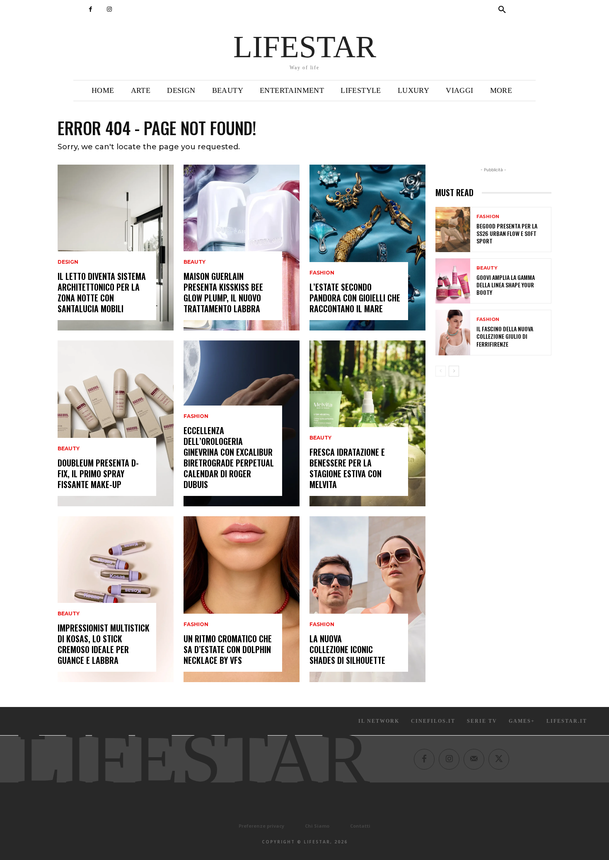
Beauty (69, 448)
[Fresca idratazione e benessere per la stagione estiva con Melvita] (367, 423)
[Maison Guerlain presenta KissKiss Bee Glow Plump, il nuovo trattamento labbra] (242, 247)
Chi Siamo (317, 826)
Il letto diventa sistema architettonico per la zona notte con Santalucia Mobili (102, 292)
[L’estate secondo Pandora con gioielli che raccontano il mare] (367, 247)
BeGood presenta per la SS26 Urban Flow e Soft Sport (506, 233)
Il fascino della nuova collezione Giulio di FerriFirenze (504, 336)
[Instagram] (109, 9)
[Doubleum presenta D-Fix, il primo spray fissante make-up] (116, 423)
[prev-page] (440, 371)
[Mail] (474, 759)
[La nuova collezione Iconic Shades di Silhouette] (367, 599)
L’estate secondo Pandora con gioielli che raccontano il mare (354, 298)
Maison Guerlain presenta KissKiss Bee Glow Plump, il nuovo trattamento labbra (223, 292)
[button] (502, 10)
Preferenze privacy (261, 826)
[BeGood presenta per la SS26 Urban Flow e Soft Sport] (452, 229)
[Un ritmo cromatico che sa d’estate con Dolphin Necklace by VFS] (242, 599)
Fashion (196, 416)
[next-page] (454, 371)
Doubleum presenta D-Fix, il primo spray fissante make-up (98, 474)
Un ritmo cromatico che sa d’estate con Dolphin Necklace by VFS (228, 649)
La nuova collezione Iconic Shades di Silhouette (347, 649)
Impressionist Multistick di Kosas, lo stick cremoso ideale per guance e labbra (104, 644)
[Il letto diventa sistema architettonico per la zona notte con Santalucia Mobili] (116, 247)
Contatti (360, 826)
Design (68, 262)
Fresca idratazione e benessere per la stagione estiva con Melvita (347, 468)
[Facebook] (90, 9)
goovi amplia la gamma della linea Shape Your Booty (505, 284)
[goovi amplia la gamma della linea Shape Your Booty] (452, 281)
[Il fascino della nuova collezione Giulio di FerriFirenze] (452, 332)
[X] (498, 759)
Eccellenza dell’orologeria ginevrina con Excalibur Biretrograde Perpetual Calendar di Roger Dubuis (229, 457)
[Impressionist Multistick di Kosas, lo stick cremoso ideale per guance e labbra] (116, 599)
